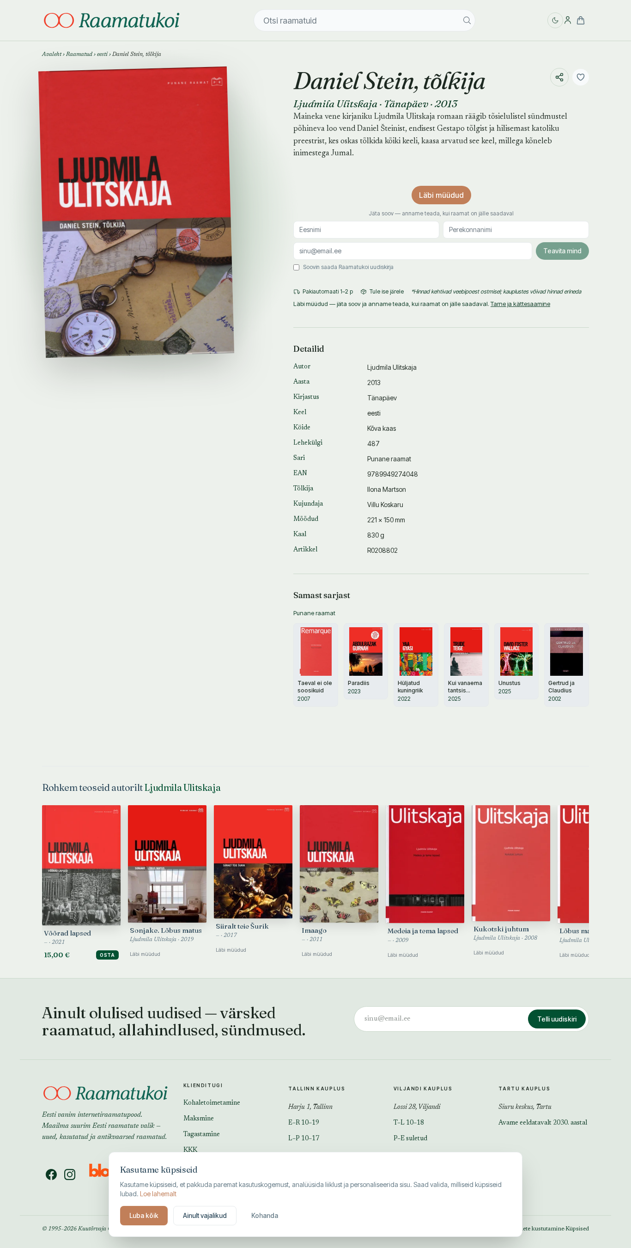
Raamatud (79, 54)
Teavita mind (562, 251)
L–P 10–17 (303, 1139)
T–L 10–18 (409, 1123)
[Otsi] (467, 20)
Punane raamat (389, 459)
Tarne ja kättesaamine (520, 303)
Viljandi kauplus (423, 1088)
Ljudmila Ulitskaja (335, 103)
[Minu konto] (567, 20)
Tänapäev (406, 103)
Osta (107, 955)
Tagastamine (201, 1135)
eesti (102, 54)
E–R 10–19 (303, 1123)
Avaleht (51, 54)
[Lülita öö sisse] (555, 20)
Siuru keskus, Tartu (525, 1107)
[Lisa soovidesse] (580, 77)
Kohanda (264, 1215)
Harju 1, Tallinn (310, 1107)
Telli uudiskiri (556, 1019)
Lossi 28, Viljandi (417, 1107)
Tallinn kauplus (316, 1088)
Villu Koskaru (385, 504)
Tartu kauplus (524, 1088)
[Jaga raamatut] (559, 77)
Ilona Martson (386, 489)
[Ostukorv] (580, 20)
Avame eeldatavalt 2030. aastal (542, 1123)
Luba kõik (143, 1215)
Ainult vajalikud (205, 1215)
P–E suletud (410, 1139)
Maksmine (198, 1119)
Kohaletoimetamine (211, 1103)
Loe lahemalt (158, 1194)
